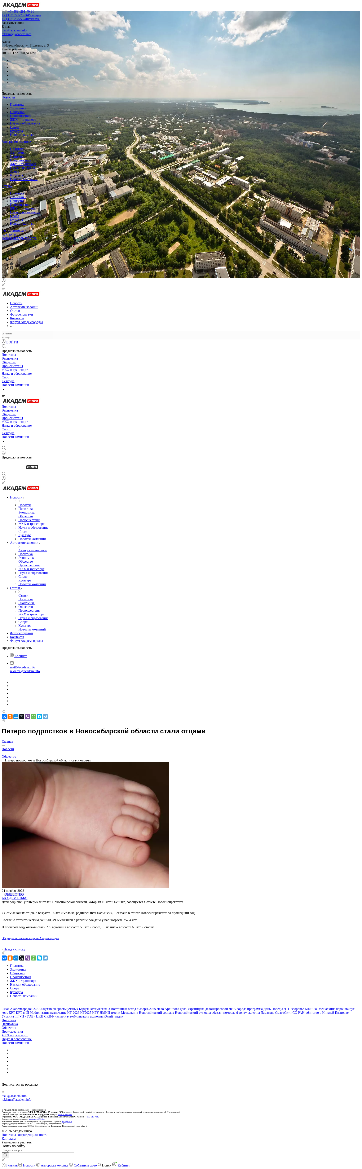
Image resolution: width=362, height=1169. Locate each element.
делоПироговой (216, 1009)
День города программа (246, 1009)
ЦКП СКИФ (45, 1016)
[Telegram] (11, 249)
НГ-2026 (73, 1012)
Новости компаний (23, 134)
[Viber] (11, 256)
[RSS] (3, 721)
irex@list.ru (67, 1121)
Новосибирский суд (189, 1012)
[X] (21, 716)
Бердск (84, 1009)
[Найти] (5, 1155)
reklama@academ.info (16, 34)
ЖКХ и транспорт (23, 119)
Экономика (18, 108)
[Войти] (3, 281)
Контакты (9, 234)
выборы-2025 (146, 1009)
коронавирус (345, 1009)
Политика (17, 104)
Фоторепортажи (14, 230)
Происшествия (20, 116)
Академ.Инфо (14, 898)
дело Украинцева (192, 1009)
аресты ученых (67, 1009)
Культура (16, 131)
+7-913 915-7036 (91, 1117)
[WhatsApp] (33, 716)
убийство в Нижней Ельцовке (327, 1012)
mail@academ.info (14, 30)
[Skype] (39, 716)
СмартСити (283, 1012)
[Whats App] (11, 264)
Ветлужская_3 (100, 1009)
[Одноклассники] (11, 253)
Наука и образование (25, 123)
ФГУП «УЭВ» (25, 1016)
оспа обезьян (213, 1012)
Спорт (14, 127)
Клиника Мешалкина (320, 1009)
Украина (8, 1016)
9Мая (5, 1009)
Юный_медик (113, 1016)
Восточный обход (123, 1009)
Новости (8, 97)
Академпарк (47, 1009)
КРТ (12, 1012)
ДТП (287, 1009)
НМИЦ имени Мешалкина (119, 1012)
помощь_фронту (235, 1012)
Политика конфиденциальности (25, 1135)
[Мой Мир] (15, 716)
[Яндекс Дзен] (11, 268)
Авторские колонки (16, 142)
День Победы (273, 1009)
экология (96, 1016)
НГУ (95, 1012)
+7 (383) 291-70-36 (21, 11)
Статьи (7, 186)
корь (5, 1012)
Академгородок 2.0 (23, 1009)
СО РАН (298, 1012)
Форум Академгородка (19, 238)
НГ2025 (85, 1012)
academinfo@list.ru (37, 1119)
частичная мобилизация (72, 1016)
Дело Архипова (168, 1009)
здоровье (297, 1009)
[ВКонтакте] (11, 245)
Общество (17, 112)
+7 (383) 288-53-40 (21, 19)
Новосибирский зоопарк (156, 1012)
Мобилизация (39, 1012)
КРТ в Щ (22, 1012)
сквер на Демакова (261, 1012)
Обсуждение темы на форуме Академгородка (30, 938)
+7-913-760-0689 (65, 1114)
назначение (58, 1012)
